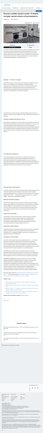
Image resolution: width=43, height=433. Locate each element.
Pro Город (3, 399)
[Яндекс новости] (31, 45)
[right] (42, 8)
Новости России (14, 19)
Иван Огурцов (36, 22)
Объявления (13, 399)
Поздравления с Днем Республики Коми (27, 7)
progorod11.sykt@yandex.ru (6, 409)
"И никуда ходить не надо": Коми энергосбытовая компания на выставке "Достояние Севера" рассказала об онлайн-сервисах (20, 334)
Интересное (6, 19)
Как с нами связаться (14, 396)
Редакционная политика (5, 396)
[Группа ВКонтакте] (12, 45)
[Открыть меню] (2, 5)
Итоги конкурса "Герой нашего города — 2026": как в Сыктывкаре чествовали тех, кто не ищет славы (20, 328)
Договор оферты (13, 394)
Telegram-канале (25, 295)
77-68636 (10, 417)
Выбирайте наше (16, 7)
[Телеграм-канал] (35, 388)
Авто (21, 399)
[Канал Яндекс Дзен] (12, 47)
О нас (21, 396)
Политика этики (22, 394)
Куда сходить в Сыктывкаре (6, 7)
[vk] (5, 300)
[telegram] (8, 300)
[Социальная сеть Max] (31, 47)
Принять (38, 11)
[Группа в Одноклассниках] (32, 388)
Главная (12, 400)
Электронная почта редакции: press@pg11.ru (22, 407)
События (3, 400)
